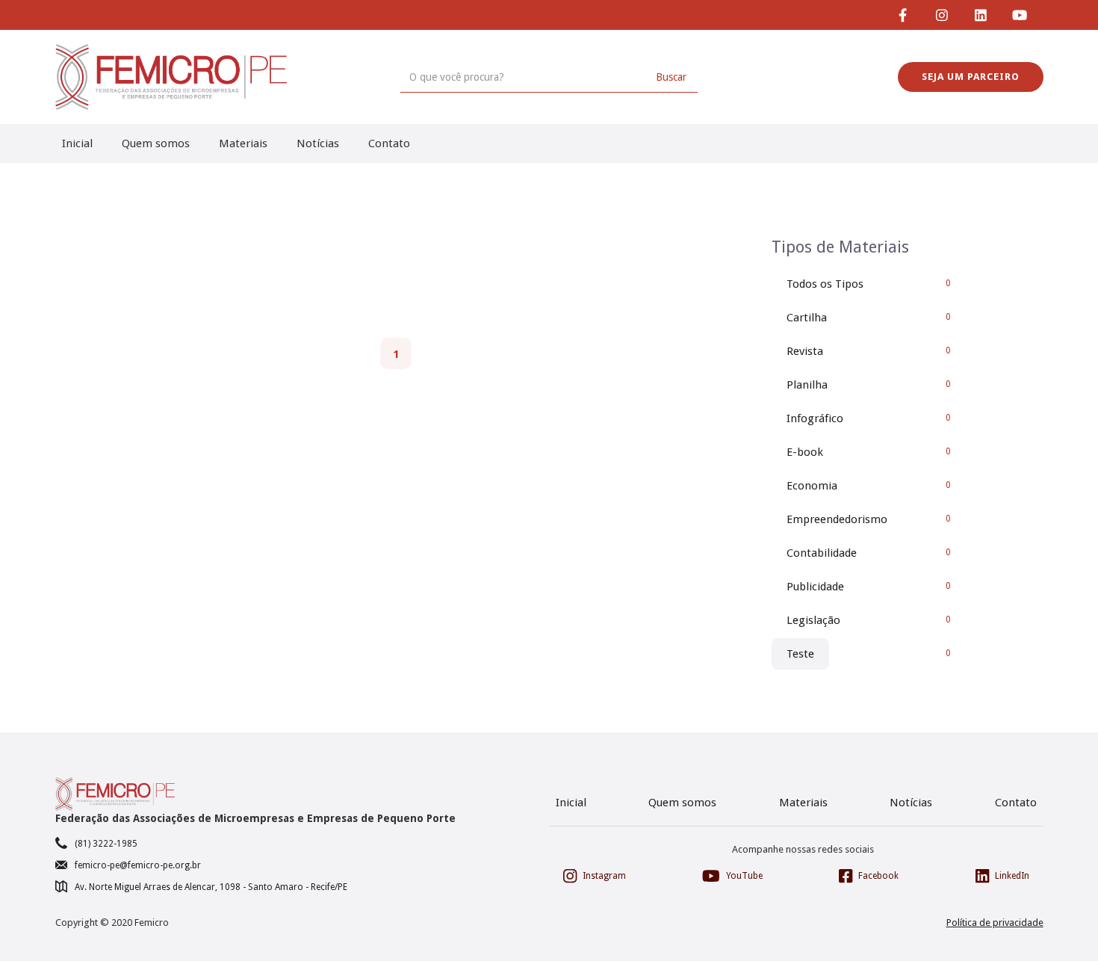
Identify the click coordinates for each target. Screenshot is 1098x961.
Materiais (243, 143)
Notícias (318, 143)
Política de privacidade (994, 922)
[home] (171, 77)
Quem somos (156, 143)
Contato (389, 143)
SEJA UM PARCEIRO (971, 76)
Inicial (77, 143)
